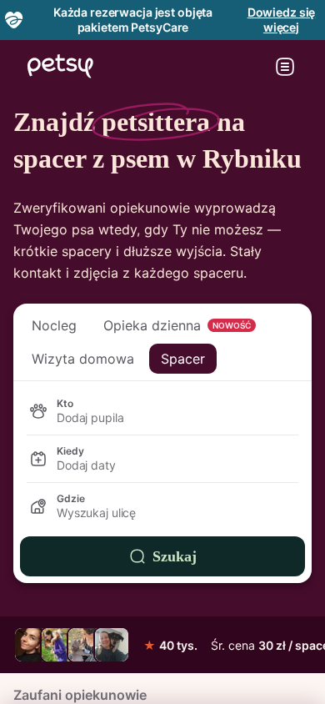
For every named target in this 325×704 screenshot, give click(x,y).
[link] (31, 644)
